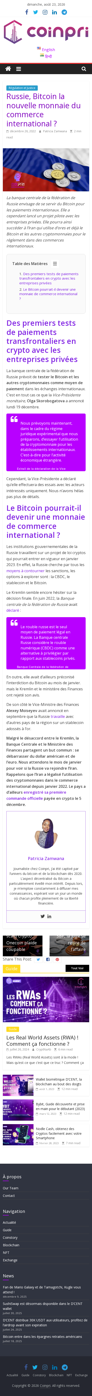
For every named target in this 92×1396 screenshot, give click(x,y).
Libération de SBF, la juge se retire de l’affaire (71, 936)
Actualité (9, 1222)
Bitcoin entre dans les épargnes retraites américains (43, 1336)
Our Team (10, 1188)
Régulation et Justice (22, 88)
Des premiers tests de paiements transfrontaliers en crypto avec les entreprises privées (49, 278)
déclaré (12, 610)
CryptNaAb (44, 1049)
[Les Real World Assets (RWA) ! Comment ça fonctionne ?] (46, 979)
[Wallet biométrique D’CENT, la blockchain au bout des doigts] (18, 1077)
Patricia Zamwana (55, 131)
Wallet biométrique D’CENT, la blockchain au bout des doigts (59, 1081)
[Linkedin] (49, 916)
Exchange (10, 1260)
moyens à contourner (25, 570)
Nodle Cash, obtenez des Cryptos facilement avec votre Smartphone (59, 1133)
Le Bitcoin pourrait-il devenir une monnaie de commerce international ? (48, 294)
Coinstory (10, 1237)
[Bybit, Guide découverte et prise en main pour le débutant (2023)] (18, 1102)
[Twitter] (43, 916)
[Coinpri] (8, 69)
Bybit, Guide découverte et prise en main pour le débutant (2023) (60, 1106)
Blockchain (11, 1245)
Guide (13, 1029)
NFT (6, 1252)
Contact (9, 1195)
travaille (57, 716)
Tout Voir (77, 968)
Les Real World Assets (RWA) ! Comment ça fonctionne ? (42, 1040)
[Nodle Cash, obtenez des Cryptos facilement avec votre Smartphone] (18, 1126)
